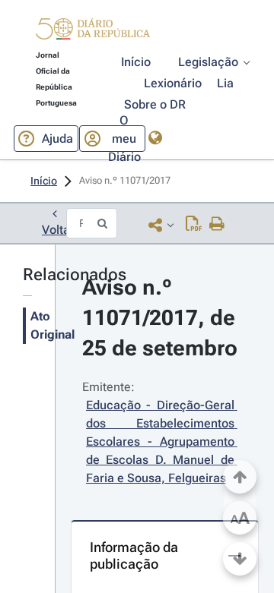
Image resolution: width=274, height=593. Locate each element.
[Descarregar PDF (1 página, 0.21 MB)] (194, 225)
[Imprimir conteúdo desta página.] (217, 225)
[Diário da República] (93, 32)
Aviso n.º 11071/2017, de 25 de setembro (161, 318)
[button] (93, 31)
